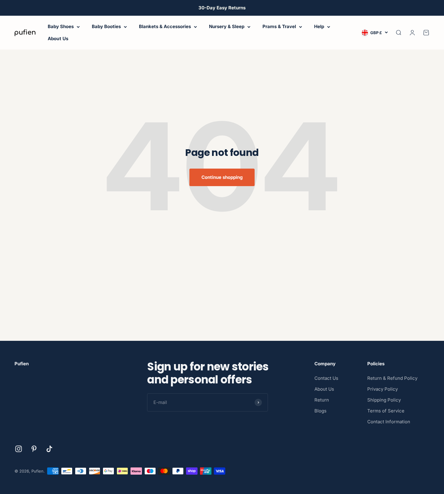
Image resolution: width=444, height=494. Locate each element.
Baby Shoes (61, 26)
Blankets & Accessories (165, 26)
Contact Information (388, 422)
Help (319, 26)
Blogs (320, 411)
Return (321, 400)
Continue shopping (222, 177)
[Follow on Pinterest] (34, 449)
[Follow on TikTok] (49, 449)
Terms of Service (385, 411)
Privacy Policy (382, 389)
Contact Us (326, 378)
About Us (58, 38)
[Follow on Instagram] (18, 449)
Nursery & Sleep (226, 26)
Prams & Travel (279, 26)
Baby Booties (106, 26)
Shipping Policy (384, 400)
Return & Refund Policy (392, 378)
